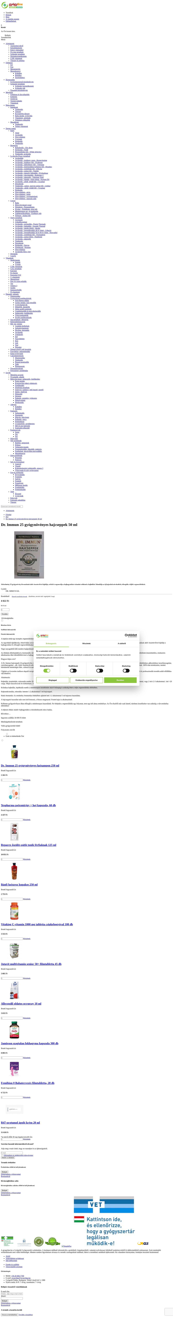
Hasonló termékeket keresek (19, 596)
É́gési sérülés (20, 381)
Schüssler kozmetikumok (24, 86)
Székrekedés (19, 413)
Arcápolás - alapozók (23, 239)
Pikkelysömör (20, 400)
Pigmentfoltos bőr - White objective (28, 152)
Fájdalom (9, 63)
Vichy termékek (16, 218)
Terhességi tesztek (21, 447)
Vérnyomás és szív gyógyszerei (26, 470)
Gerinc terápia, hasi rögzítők (25, 303)
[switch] (73, 671)
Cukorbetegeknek (17, 356)
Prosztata (18, 458)
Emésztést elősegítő (22, 428)
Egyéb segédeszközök (23, 318)
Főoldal (8, 515)
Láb (16, 343)
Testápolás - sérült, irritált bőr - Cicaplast (30, 188)
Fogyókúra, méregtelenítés (20, 351)
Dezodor (18, 347)
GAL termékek (16, 269)
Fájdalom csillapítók (22, 120)
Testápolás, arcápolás (23, 154)
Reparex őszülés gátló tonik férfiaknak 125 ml (28, 844)
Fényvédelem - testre (22, 194)
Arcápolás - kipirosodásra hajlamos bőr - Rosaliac (33, 167)
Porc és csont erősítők (18, 281)
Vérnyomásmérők (21, 315)
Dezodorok (19, 184)
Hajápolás (18, 141)
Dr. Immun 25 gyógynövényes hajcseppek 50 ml (24, 519)
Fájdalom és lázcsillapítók (19, 95)
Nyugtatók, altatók (17, 377)
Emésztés (13, 411)
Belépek (4, 1172)
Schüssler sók (20, 88)
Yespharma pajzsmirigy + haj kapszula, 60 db (28, 805)
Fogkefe (18, 481)
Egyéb (8, 373)
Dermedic (14, 254)
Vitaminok (14, 103)
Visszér (17, 466)
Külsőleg (18, 407)
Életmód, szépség (12, 294)
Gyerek (18, 264)
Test (16, 345)
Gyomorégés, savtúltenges (25, 424)
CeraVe (13, 256)
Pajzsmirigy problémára (19, 371)
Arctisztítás (19, 158)
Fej (11, 65)
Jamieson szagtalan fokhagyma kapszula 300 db (29, 1043)
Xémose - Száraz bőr (23, 216)
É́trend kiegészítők (22, 362)
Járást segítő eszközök (23, 309)
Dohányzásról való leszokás (20, 349)
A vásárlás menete (12, 19)
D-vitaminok (15, 292)
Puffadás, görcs (20, 419)
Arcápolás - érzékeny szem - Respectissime (31, 160)
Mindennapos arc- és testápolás (26, 211)
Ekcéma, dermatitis (22, 330)
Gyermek (18, 139)
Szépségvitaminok (22, 328)
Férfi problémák (16, 456)
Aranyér (18, 464)
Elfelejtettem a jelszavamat (11, 1174)
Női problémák (16, 441)
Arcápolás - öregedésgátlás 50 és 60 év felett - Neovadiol (36, 233)
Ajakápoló (19, 334)
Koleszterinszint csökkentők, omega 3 (29, 468)
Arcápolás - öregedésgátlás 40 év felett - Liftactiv (33, 230)
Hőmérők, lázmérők (22, 307)
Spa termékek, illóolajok (19, 320)
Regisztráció (5, 1176)
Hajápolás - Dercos (22, 245)
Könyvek (13, 498)
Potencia (18, 460)
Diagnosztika (15, 296)
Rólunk (8, 15)
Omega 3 (13, 286)
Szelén (12, 288)
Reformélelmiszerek (17, 322)
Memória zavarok (16, 375)
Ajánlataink (10, 44)
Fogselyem (19, 483)
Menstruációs (15, 69)
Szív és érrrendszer (17, 462)
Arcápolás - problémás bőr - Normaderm (30, 235)
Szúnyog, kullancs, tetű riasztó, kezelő (29, 390)
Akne (17, 133)
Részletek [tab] (86, 643)
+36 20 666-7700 (17, 1276)
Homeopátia (10, 80)
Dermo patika (11, 129)
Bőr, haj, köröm (16, 324)
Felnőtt (17, 262)
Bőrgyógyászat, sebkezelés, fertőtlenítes (25, 379)
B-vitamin (14, 273)
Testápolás (19, 109)
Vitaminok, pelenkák (22, 118)
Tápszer (18, 112)
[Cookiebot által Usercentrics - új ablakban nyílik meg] (126, 635)
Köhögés (13, 97)
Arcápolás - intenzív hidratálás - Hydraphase (31, 173)
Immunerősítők (16, 290)
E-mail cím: (5, 1291)
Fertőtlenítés (19, 385)
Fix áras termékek (17, 52)
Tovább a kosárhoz (26, 1315)
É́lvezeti (18, 494)
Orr (16, 434)
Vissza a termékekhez (9, 1315)
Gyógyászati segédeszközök (20, 298)
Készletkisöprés (16, 48)
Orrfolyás (13, 99)
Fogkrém (18, 477)
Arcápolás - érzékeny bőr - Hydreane (29, 162)
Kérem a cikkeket (8, 1158)
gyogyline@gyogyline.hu (21, 1278)
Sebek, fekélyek (21, 392)
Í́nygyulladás (20, 475)
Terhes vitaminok (21, 126)
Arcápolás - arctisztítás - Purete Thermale (30, 224)
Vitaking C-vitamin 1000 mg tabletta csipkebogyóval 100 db (37, 924)
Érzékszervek (15, 430)
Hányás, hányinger (22, 417)
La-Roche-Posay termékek (20, 156)
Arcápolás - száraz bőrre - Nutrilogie (28, 237)
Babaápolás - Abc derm (23, 148)
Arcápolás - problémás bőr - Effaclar (28, 169)
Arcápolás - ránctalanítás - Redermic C (29, 175)
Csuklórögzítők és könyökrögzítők (28, 311)
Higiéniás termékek (22, 388)
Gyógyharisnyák (21, 305)
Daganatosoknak (16, 368)
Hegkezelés (19, 402)
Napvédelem (19, 339)
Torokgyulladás (16, 101)
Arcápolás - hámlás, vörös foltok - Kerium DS (32, 179)
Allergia (13, 405)
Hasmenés (19, 415)
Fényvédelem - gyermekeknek (26, 196)
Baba (17, 203)
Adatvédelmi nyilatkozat (15, 1258)
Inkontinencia (20, 453)
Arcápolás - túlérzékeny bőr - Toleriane (29, 165)
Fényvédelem (20, 137)
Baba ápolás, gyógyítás (23, 116)
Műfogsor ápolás (21, 485)
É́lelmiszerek (20, 366)
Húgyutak (14, 439)
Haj (16, 337)
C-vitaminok (15, 277)
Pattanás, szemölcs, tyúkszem (26, 398)
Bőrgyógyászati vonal (23, 205)
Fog (11, 67)
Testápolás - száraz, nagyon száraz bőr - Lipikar (32, 186)
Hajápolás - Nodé (21, 150)
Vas (11, 284)
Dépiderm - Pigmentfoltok (24, 207)
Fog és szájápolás (16, 473)
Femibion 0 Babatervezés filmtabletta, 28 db (27, 1082)
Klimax (18, 445)
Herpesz (18, 396)
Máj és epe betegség (22, 426)
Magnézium (14, 279)
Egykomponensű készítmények (22, 82)
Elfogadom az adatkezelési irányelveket (18, 1155)
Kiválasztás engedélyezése (87, 680)
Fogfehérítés (19, 487)
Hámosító (18, 394)
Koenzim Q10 (15, 275)
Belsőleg (18, 409)
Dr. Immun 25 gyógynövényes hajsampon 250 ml (30, 765)
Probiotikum (19, 422)
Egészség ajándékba (17, 500)
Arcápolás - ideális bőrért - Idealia (27, 228)
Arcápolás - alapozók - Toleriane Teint (29, 177)
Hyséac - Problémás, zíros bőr (26, 209)
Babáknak (14, 107)
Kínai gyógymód (16, 354)
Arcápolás (19, 135)
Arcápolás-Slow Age (23, 252)
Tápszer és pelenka (17, 61)
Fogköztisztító (20, 490)
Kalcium (13, 271)
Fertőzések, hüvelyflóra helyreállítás (28, 451)
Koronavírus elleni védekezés (26, 383)
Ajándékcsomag (21, 222)
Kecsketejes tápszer (22, 114)
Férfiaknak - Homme (23, 247)
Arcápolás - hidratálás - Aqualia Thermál (30, 226)
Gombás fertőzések (22, 326)
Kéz (16, 341)
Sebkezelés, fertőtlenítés (24, 313)
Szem (17, 432)
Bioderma (14, 146)
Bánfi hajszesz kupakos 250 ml (19, 884)
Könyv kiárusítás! (17, 50)
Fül (16, 436)
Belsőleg (18, 75)
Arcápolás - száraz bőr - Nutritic (27, 171)
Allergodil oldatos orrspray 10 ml (21, 1003)
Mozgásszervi (15, 71)
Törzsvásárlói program (14, 1267)
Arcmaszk (19, 220)
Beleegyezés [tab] (51, 643)
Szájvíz (17, 479)
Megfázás (9, 92)
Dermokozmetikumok (18, 56)
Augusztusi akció (16, 46)
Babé (12, 131)
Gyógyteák (19, 496)
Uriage (12, 201)
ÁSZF (8, 1256)
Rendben (120, 680)
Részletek (26, 780)
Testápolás (19, 143)
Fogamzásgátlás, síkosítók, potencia (28, 449)
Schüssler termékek (17, 54)
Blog (7, 17)
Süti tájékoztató (11, 1261)
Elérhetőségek (11, 21)
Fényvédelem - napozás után (25, 199)
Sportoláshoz (20, 78)
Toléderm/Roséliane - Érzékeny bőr (28, 213)
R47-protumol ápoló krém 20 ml (20, 1122)
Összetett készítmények (19, 90)
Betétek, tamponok (22, 443)
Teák (17, 364)
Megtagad (53, 680)
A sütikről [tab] (122, 643)
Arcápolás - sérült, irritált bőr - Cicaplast (30, 182)
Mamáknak (14, 122)
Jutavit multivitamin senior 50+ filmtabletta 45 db (31, 963)
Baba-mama (10, 105)
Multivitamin (15, 260)
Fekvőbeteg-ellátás (22, 301)
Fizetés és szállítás (12, 1265)
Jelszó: (3, 1296)
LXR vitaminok (16, 58)
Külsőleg (18, 73)
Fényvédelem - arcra (22, 192)
